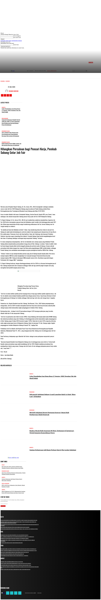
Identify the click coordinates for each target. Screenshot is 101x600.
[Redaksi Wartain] (7, 91)
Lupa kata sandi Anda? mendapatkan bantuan (11, 40)
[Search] (86, 71)
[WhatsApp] (36, 200)
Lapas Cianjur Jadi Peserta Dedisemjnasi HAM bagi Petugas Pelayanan (16, 563)
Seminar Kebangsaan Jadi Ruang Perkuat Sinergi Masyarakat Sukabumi (53, 450)
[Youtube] (10, 95)
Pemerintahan (6, 131)
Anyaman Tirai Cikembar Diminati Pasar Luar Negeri (12, 561)
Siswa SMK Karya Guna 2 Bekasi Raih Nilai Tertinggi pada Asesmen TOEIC (16, 565)
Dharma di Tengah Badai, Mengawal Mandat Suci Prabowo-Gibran (14, 538)
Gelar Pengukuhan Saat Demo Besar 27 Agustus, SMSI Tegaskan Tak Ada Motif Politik (11, 110)
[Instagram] (5, 95)
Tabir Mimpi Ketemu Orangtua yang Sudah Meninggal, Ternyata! (14, 555)
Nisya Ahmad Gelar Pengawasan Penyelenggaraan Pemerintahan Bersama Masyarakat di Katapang (10, 134)
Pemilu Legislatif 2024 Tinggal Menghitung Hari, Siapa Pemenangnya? (15, 569)
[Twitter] (8, 95)
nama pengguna (17, 35)
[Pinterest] (32, 200)
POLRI (3, 464)
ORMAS (3, 489)
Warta (3, 107)
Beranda (3, 81)
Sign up (3, 506)
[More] (42, 200)
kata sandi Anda (17, 37)
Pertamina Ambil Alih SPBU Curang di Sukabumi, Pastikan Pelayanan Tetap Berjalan (18, 548)
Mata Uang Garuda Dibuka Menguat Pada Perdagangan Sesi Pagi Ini (15, 552)
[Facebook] (2, 95)
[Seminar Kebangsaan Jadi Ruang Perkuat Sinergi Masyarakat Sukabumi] (14, 449)
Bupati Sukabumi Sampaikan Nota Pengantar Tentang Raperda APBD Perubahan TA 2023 (19, 550)
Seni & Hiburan (5, 483)
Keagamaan (5, 118)
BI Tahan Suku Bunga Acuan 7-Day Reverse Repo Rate (12, 542)
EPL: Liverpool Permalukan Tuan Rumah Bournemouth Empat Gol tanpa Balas (17, 536)
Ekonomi (8, 81)
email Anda (16, 44)
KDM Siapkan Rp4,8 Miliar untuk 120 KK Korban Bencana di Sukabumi (15, 527)
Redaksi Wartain (13, 91)
